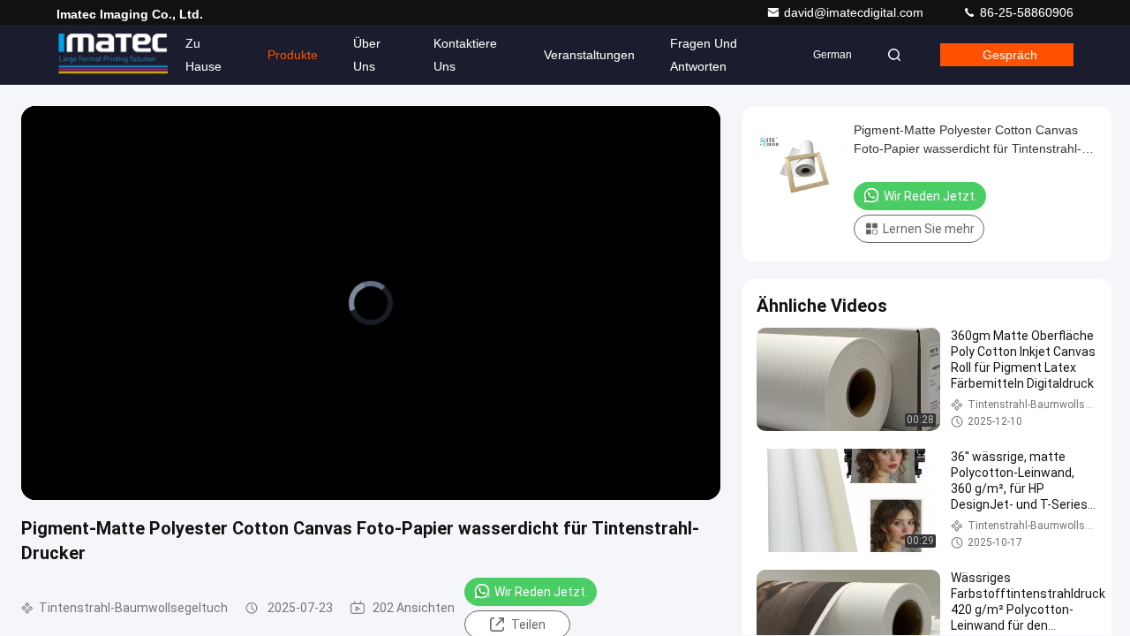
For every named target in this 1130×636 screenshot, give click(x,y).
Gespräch (1010, 55)
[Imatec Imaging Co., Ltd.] (112, 55)
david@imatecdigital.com (855, 12)
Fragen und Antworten (703, 54)
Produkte (292, 55)
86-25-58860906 (1025, 12)
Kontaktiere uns (465, 54)
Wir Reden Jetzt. (541, 592)
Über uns (366, 54)
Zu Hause (203, 54)
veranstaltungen (589, 55)
